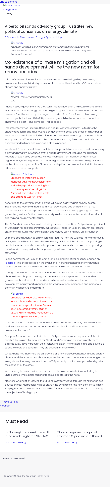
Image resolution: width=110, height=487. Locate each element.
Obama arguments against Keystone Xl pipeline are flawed (79, 434)
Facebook (10, 262)
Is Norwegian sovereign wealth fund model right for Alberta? (28, 434)
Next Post (6, 405)
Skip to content (8, 1)
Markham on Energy (32, 37)
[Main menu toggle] (9, 14)
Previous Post (9, 401)
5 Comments (12, 37)
